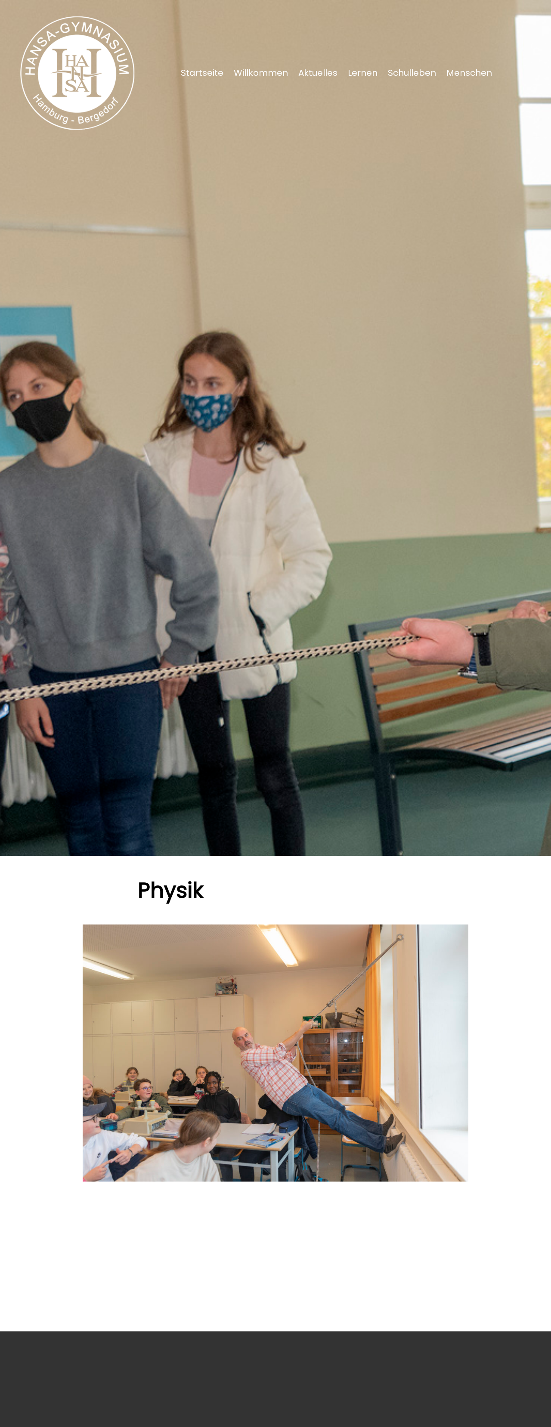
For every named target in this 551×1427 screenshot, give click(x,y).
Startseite (202, 73)
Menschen (469, 73)
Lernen (363, 73)
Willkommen (261, 73)
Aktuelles (317, 73)
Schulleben (412, 73)
